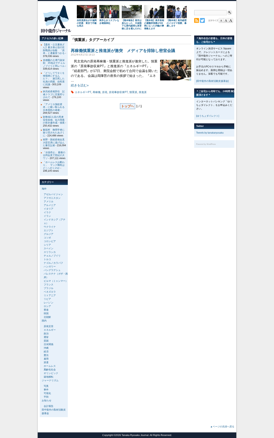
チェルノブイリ (52, 255)
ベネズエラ (50, 291)
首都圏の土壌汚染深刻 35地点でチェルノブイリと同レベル (54, 63)
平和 (46, 396)
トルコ (47, 259)
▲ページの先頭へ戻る (222, 426)
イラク (47, 212)
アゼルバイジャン (53, 194)
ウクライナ (50, 226)
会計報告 (48, 406)
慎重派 (133, 92)
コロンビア (50, 241)
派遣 (46, 362)
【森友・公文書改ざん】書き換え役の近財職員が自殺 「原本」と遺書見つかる (54, 49)
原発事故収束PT (118, 92)
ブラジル (48, 288)
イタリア (48, 208)
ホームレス (50, 366)
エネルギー (50, 329)
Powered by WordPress (206, 144)
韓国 (46, 313)
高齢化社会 (50, 369)
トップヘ (127, 106)
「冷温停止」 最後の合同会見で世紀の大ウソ (54, 155)
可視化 (47, 393)
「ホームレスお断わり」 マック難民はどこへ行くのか (54, 165)
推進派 (143, 92)
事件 (46, 389)
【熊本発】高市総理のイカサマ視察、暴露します (177, 23)
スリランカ (50, 252)
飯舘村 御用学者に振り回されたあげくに (54, 132)
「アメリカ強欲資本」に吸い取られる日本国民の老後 (54, 107)
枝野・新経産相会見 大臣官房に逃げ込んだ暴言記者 (55, 142)
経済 (46, 351)
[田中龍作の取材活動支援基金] (212, 81)
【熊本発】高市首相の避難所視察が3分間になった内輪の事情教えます (154, 24)
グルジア (48, 234)
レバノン (48, 302)
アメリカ (48, 201)
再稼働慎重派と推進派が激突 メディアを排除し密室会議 (123, 50)
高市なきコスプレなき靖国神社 (109, 21)
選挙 (46, 337)
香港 (46, 309)
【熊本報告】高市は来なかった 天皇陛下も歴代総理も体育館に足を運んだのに (132, 24)
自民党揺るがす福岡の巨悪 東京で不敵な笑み (87, 23)
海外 (44, 188)
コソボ (47, 237)
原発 (104, 92)
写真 (46, 386)
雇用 (46, 358)
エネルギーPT (83, 92)
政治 (46, 333)
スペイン (48, 248)
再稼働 (96, 92)
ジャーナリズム (50, 380)
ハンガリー (50, 266)
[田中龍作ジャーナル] (56, 32)
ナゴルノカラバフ (53, 263)
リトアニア (50, 295)
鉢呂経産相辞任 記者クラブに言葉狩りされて (54, 94)
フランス (48, 284)
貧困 (46, 340)
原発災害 (48, 326)
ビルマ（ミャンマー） (56, 281)
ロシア (47, 306)
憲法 (46, 355)
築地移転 (48, 376)
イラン (47, 216)
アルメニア (50, 205)
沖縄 (46, 348)
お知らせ (46, 400)
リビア (47, 299)
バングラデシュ (52, 270)
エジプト (48, 230)
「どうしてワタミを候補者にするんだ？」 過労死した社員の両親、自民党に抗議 (54, 79)
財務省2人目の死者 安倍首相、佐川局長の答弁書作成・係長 (54, 120)
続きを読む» (80, 85)
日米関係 (48, 344)
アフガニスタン (52, 198)
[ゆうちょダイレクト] (207, 116)
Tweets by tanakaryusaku (210, 132)
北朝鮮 (47, 317)
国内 (44, 320)
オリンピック (51, 373)
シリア (47, 244)
